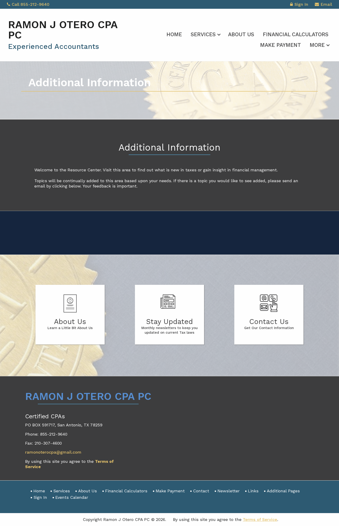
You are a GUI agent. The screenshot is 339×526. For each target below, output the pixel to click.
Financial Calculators (295, 34)
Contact (201, 490)
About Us (241, 34)
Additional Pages (283, 490)
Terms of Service (260, 519)
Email (326, 4)
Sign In (301, 4)
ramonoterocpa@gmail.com (53, 452)
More (317, 45)
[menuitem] (174, 33)
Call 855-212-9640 (30, 4)
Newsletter (228, 490)
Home (174, 34)
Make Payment (280, 45)
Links (253, 490)
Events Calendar (71, 497)
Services (203, 34)
